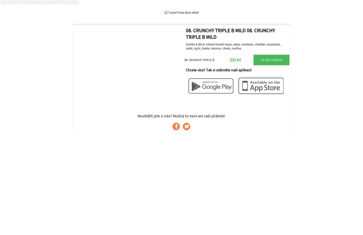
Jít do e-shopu (271, 60)
